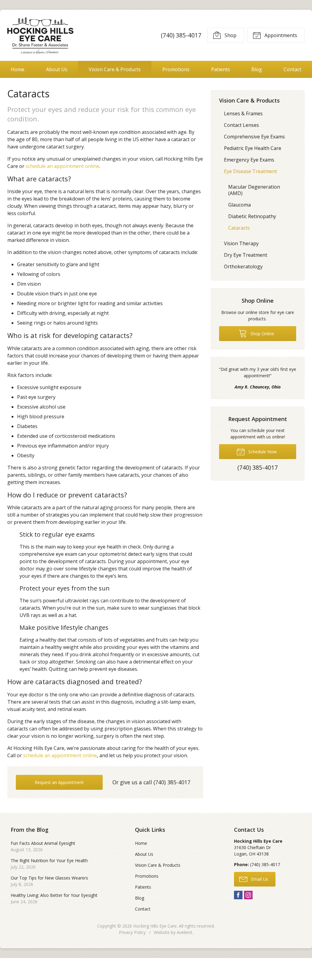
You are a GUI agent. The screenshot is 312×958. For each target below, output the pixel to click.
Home (17, 69)
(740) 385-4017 (181, 35)
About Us (56, 69)
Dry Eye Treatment (245, 255)
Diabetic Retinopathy (252, 216)
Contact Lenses (241, 125)
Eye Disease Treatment (250, 171)
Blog (256, 69)
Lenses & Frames (243, 113)
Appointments (280, 35)
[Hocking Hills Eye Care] (40, 35)
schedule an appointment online (62, 166)
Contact (292, 69)
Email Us (259, 879)
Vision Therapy (241, 243)
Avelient (184, 932)
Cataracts (239, 228)
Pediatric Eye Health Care (252, 148)
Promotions (176, 69)
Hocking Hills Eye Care (155, 926)
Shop (229, 35)
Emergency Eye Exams (249, 159)
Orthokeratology (243, 266)
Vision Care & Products (115, 69)
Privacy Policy (132, 932)
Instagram (248, 895)
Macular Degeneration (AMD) (254, 190)
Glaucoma (239, 204)
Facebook (238, 895)
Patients (220, 69)
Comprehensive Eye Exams (254, 136)
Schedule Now (262, 452)
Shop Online (261, 333)
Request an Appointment (59, 782)
